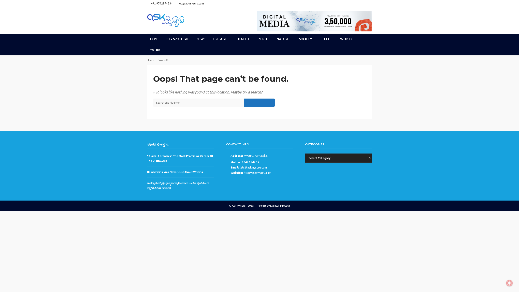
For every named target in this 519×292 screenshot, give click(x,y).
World (346, 39)
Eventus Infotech (280, 205)
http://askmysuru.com (257, 172)
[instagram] (364, 3)
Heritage (219, 39)
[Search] (368, 39)
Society (305, 39)
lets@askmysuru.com (253, 167)
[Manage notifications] (509, 283)
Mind (263, 39)
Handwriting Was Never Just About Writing (175, 172)
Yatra (155, 50)
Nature (283, 39)
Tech (326, 39)
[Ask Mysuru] (165, 19)
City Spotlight (177, 39)
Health (243, 39)
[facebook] (358, 3)
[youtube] (369, 3)
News (200, 39)
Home (154, 39)
